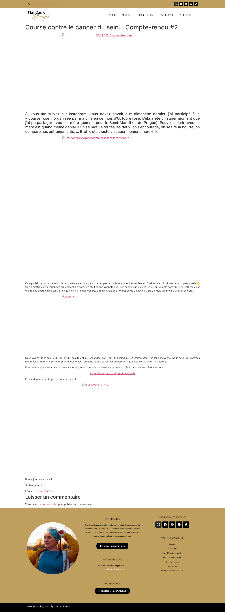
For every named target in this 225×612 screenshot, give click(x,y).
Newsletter (166, 15)
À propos (185, 15)
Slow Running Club (172, 557)
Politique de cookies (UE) (172, 570)
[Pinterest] (191, 4)
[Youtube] (186, 4)
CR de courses (44, 491)
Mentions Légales (62, 606)
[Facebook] (181, 4)
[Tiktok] (196, 4)
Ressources (145, 15)
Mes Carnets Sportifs (172, 552)
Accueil (111, 15)
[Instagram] (176, 4)
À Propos (172, 548)
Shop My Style (172, 561)
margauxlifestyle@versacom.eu (112, 569)
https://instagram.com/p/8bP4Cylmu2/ (112, 373)
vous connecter (48, 504)
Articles (127, 15)
